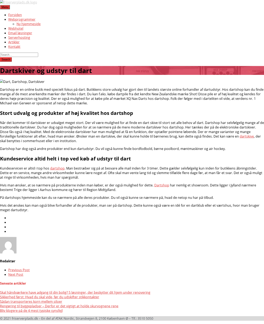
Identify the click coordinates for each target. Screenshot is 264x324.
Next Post (15, 274)
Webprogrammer (21, 19)
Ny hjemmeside (28, 24)
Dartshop (161, 185)
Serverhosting (19, 37)
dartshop (57, 168)
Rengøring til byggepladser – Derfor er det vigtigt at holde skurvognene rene (59, 306)
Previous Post (19, 270)
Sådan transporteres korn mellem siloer (31, 301)
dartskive (247, 136)
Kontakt (14, 46)
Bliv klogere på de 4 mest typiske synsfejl (31, 310)
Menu (5, 7)
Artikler (14, 42)
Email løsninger (20, 33)
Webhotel (15, 28)
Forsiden (15, 15)
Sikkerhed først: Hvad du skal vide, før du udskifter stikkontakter (49, 297)
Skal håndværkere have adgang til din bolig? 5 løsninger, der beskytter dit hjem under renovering (75, 292)
